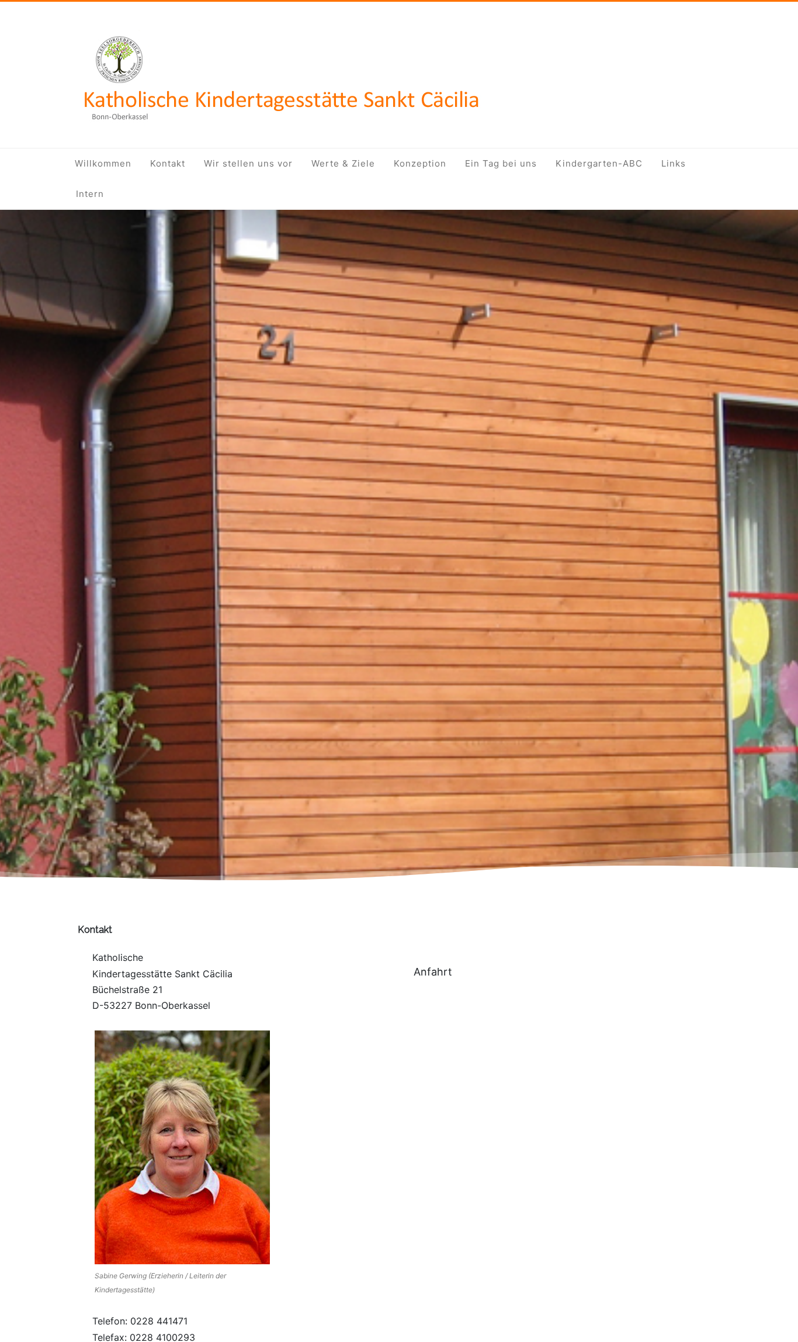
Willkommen (103, 163)
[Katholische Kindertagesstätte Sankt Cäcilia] (279, 129)
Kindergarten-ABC (599, 163)
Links (673, 163)
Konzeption (420, 163)
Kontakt (167, 163)
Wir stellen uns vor (248, 163)
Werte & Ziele (343, 163)
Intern (90, 193)
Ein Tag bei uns (501, 163)
